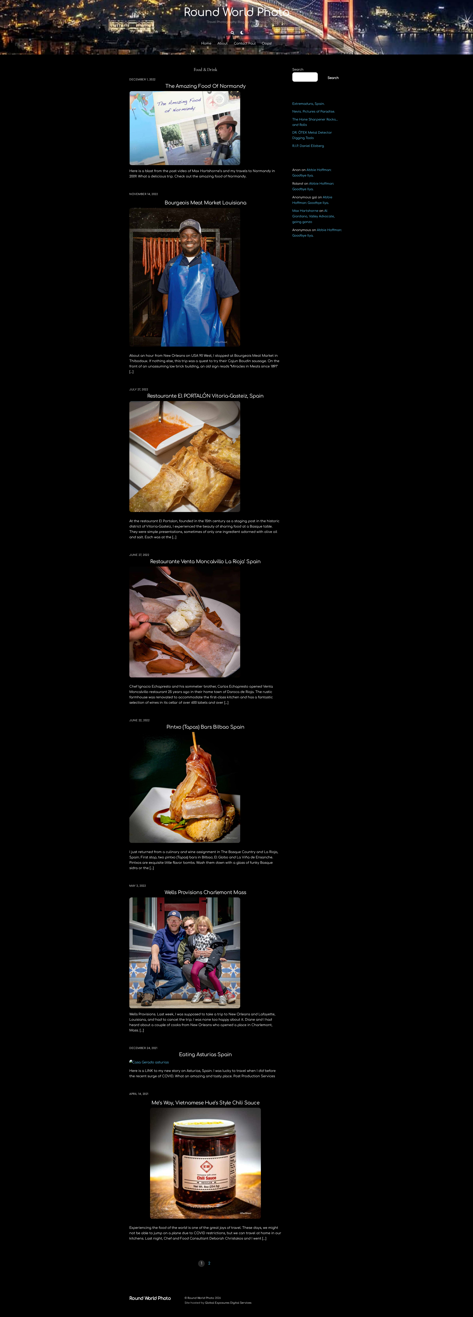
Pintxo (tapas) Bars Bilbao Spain (205, 727)
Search (297, 69)
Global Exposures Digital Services (228, 1302)
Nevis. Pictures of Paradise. (313, 111)
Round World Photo (201, 1297)
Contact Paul (245, 43)
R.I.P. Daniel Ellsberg (308, 146)
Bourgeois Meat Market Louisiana (205, 203)
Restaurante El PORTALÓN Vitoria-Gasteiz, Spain (205, 396)
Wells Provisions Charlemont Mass (205, 892)
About (222, 43)
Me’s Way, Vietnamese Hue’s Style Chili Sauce (205, 1103)
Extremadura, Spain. (308, 104)
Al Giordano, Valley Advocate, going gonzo (313, 216)
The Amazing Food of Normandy (205, 86)
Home (206, 43)
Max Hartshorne (305, 211)
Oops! (267, 43)
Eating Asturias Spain (205, 1054)
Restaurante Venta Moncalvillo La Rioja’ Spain (205, 561)
